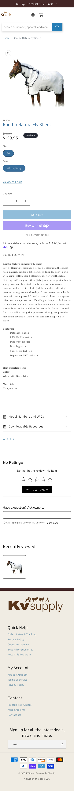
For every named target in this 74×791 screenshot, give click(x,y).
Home (6, 38)
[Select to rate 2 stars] (30, 479)
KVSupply (31, 773)
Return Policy (16, 639)
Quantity (7, 193)
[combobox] (32, 27)
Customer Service (18, 644)
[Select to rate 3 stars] (37, 479)
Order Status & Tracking (22, 634)
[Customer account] (33, 15)
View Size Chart (12, 182)
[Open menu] (54, 15)
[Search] (57, 27)
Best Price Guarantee (20, 649)
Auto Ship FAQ (16, 709)
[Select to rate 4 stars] (43, 479)
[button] (37, 417)
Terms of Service (18, 679)
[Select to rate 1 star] (23, 479)
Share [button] (10, 438)
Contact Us (14, 715)
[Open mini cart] (41, 15)
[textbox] (37, 515)
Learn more (52, 522)
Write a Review (37, 489)
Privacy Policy (16, 684)
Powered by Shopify (46, 773)
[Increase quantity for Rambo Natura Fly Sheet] (25, 201)
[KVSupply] (6, 14)
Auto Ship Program (19, 654)
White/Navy (14, 168)
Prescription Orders (19, 704)
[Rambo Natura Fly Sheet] (14, 566)
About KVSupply (17, 674)
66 (8, 153)
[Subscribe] (62, 744)
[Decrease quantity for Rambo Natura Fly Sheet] (7, 201)
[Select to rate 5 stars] (50, 479)
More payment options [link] (37, 234)
